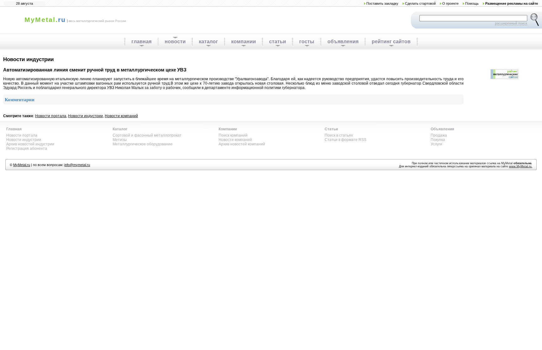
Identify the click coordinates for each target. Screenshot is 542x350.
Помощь (472, 3)
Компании (228, 129)
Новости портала (50, 116)
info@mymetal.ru (77, 165)
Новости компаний (121, 116)
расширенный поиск (511, 23)
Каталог (120, 129)
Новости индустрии (85, 116)
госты (306, 41)
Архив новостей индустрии (30, 144)
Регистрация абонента (26, 148)
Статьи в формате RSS (345, 140)
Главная (14, 129)
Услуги (436, 144)
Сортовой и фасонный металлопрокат (147, 135)
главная (141, 41)
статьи (277, 41)
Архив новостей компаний (242, 144)
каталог (208, 41)
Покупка (438, 140)
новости (175, 41)
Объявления (442, 129)
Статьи (331, 129)
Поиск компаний (233, 135)
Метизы (120, 140)
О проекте (450, 3)
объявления (343, 41)
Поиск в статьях (339, 135)
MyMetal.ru (21, 165)
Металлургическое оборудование (143, 144)
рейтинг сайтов (391, 41)
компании (243, 41)
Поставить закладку (382, 3)
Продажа (439, 135)
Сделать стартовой (420, 3)
